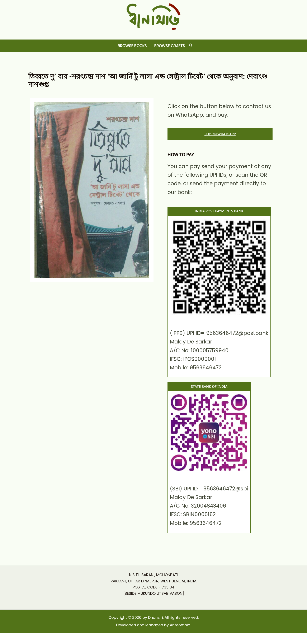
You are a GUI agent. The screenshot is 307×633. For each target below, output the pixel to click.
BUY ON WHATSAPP (220, 134)
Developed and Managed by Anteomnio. (153, 625)
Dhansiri (153, 33)
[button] (191, 45)
